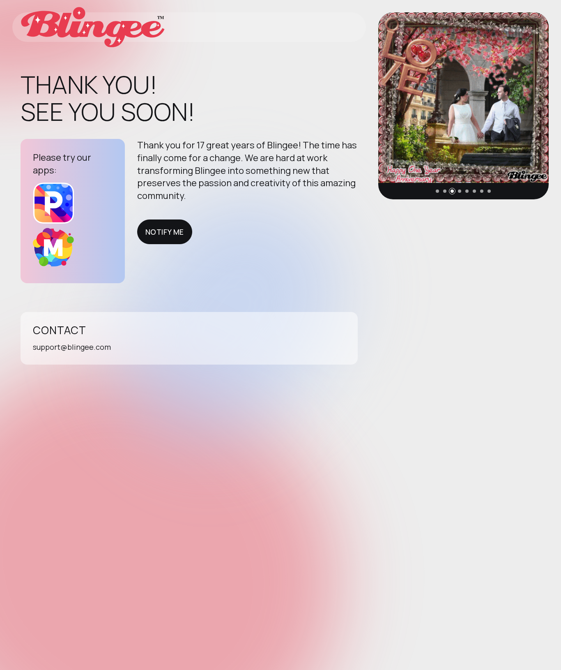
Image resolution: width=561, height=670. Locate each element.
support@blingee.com (72, 347)
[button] (437, 191)
